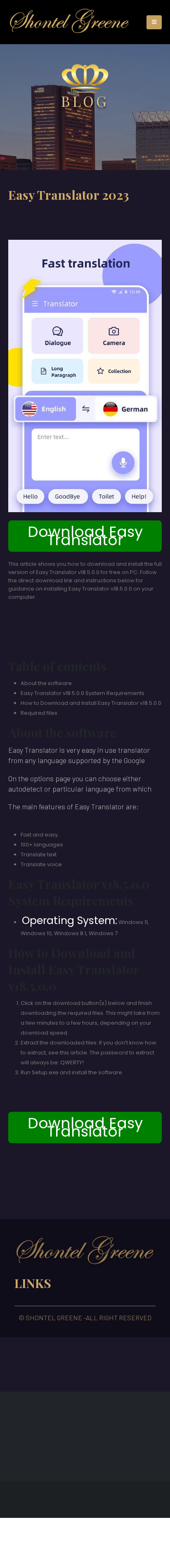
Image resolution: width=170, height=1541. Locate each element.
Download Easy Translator (85, 536)
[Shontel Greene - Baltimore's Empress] (69, 22)
